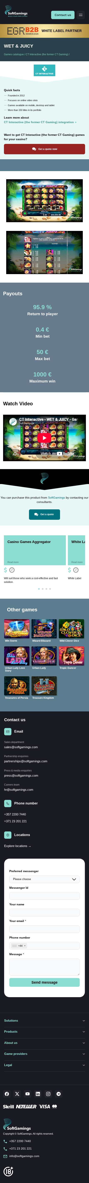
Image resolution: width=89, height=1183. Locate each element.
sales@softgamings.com (21, 747)
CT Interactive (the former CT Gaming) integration (39, 122)
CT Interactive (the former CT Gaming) (47, 54)
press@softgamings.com (21, 775)
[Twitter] (17, 1094)
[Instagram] (48, 1094)
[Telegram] (58, 1094)
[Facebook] (7, 1094)
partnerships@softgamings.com (25, 761)
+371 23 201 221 (15, 821)
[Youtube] (27, 1094)
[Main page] (17, 11)
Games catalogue (14, 54)
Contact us (63, 15)
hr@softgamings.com (18, 789)
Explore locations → (17, 846)
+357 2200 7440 (15, 814)
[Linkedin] (38, 1094)
